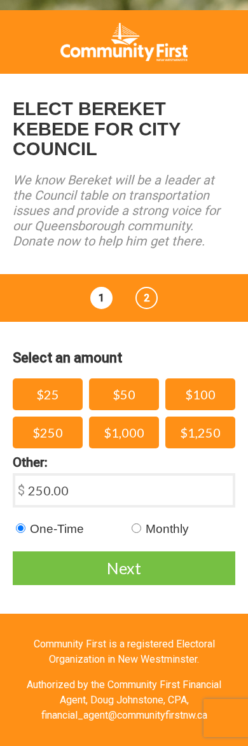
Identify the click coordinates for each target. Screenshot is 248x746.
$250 (47, 432)
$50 (124, 394)
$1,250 (200, 432)
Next (124, 567)
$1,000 (124, 432)
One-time (57, 528)
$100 (200, 394)
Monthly (167, 528)
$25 (47, 394)
